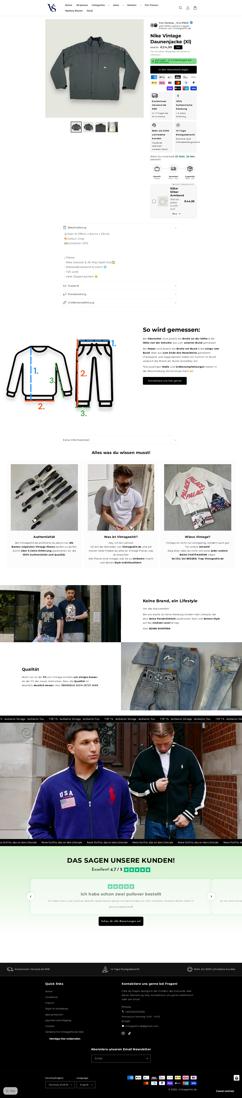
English (84, 1084)
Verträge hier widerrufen (64, 1038)
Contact (49, 1026)
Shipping (170, 51)
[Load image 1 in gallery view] (76, 127)
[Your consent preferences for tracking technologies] (236, 1078)
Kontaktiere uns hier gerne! (165, 380)
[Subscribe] (146, 1058)
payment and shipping (58, 1020)
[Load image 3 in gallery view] (100, 127)
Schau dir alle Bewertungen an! (121, 921)
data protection (54, 1014)
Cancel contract (225, 1091)
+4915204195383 (135, 1011)
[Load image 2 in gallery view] (88, 127)
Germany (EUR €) (58, 1084)
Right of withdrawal (56, 1008)
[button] (100, 5)
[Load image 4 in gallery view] (113, 127)
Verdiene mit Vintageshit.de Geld (64, 1031)
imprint (49, 1002)
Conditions (51, 997)
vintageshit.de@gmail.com (142, 1026)
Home (48, 991)
